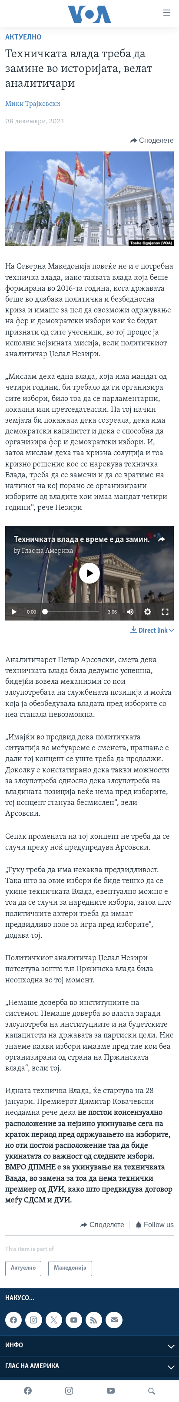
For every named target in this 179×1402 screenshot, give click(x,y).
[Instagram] (69, 1391)
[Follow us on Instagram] (33, 1320)
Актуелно (23, 38)
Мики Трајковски (32, 104)
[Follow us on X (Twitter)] (54, 1320)
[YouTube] (110, 1391)
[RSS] (94, 1320)
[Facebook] (27, 1391)
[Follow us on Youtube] (74, 1320)
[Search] (152, 1391)
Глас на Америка (47, 551)
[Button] (152, 140)
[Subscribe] (114, 1320)
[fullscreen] (165, 612)
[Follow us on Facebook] (13, 1320)
